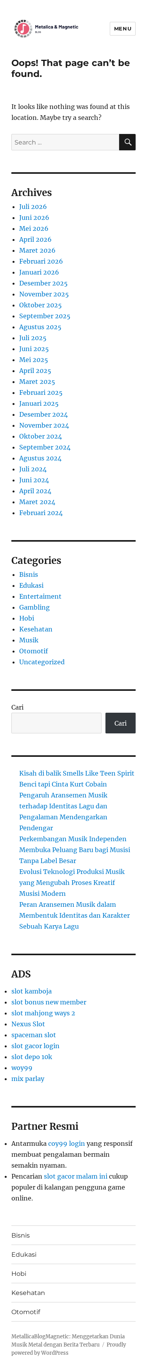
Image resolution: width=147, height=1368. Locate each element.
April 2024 (35, 491)
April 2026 (35, 239)
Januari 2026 (39, 272)
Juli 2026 (33, 206)
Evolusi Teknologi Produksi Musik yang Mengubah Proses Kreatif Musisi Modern (72, 882)
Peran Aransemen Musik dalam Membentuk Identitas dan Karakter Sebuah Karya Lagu (74, 915)
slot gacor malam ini (75, 1176)
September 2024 (45, 447)
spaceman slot (33, 1035)
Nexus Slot (28, 1024)
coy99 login (66, 1143)
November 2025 (44, 294)
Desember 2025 (43, 283)
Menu (122, 28)
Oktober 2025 (40, 305)
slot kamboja (31, 991)
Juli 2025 (33, 338)
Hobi (26, 618)
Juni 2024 (34, 480)
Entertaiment (40, 596)
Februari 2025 (41, 392)
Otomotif (33, 651)
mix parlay (27, 1079)
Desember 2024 (43, 414)
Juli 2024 (33, 469)
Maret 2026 (37, 250)
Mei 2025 (33, 360)
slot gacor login (35, 1046)
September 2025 (45, 316)
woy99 (22, 1068)
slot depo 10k (31, 1057)
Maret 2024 (37, 502)
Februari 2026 (41, 261)
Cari (17, 707)
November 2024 (44, 425)
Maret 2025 (37, 381)
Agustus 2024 (40, 458)
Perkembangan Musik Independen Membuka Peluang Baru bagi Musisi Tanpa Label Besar (74, 850)
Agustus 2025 (40, 327)
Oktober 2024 (40, 436)
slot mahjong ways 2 (43, 1013)
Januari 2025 (39, 403)
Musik (28, 640)
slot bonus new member (48, 1002)
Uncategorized (42, 662)
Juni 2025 (34, 349)
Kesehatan (36, 629)
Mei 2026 (34, 228)
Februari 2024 (41, 513)
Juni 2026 (34, 217)
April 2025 (35, 371)
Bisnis (28, 574)
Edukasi (31, 585)
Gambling (34, 607)
